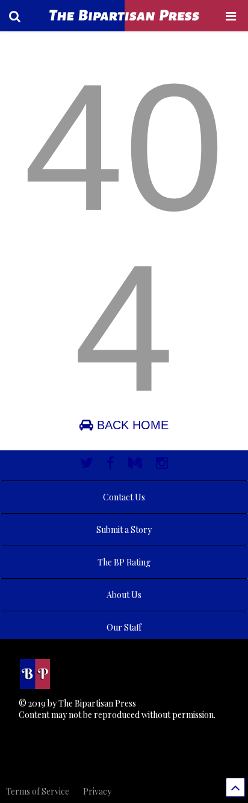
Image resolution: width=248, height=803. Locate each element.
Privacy (97, 791)
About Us (124, 594)
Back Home (131, 425)
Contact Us (124, 497)
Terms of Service (37, 791)
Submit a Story (124, 529)
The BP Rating (124, 562)
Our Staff (124, 627)
